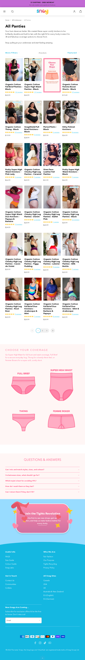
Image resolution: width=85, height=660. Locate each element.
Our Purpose (48, 560)
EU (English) (48, 595)
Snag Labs (9, 568)
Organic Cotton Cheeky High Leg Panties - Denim (32, 214)
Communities (10, 584)
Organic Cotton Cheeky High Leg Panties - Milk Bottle (70, 262)
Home (7, 20)
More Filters (11, 53)
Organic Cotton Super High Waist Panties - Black (32, 86)
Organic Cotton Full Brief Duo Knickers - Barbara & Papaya (51, 309)
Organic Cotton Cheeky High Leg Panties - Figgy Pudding (32, 262)
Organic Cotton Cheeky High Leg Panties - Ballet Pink (51, 215)
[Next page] (53, 330)
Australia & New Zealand (53, 591)
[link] (74, 11)
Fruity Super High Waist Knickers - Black (70, 171)
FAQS (7, 556)
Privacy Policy (48, 568)
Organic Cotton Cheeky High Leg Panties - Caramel (33, 171)
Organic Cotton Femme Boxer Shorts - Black (70, 86)
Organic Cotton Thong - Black (13, 128)
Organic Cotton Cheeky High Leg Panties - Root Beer (13, 307)
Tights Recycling (50, 564)
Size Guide (9, 560)
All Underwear (17, 20)
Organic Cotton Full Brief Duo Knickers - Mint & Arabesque (70, 307)
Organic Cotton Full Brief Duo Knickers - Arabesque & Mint (32, 309)
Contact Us (9, 580)
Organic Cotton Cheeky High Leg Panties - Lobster (51, 261)
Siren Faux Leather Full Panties (49, 171)
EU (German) (48, 599)
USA (45, 584)
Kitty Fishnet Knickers (68, 128)
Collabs (8, 588)
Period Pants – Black (50, 128)
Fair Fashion (48, 556)
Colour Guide (10, 564)
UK (44, 588)
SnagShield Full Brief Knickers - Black (31, 129)
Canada (46, 580)
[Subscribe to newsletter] (39, 620)
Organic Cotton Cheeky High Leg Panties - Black (70, 214)
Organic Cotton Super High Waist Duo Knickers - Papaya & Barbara (13, 217)
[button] (4, 11)
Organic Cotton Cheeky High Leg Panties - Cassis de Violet (13, 262)
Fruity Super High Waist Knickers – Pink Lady (13, 171)
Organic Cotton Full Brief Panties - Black (14, 86)
